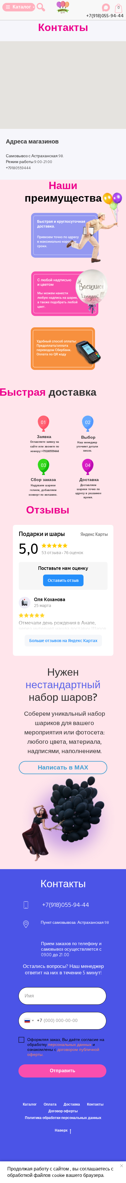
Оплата (50, 1104)
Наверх (61, 1130)
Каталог (30, 1104)
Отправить (62, 1071)
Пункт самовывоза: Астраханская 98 (75, 923)
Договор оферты (63, 1111)
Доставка (72, 1104)
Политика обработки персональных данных (63, 1117)
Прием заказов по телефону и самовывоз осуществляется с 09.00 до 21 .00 (71, 949)
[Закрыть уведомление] (122, 1166)
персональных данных (69, 1044)
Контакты (95, 1104)
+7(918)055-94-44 (105, 16)
